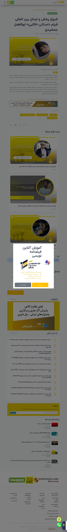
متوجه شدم (23, 285)
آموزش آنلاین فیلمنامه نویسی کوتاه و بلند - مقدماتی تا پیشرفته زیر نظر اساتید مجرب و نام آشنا (31, 274)
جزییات (40, 285)
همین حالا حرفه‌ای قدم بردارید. (33, 278)
